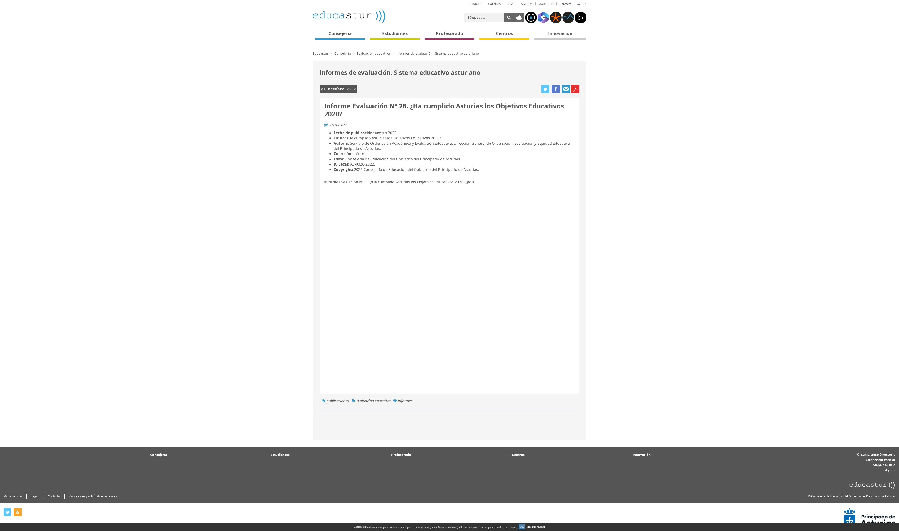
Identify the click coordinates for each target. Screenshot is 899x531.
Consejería (342, 53)
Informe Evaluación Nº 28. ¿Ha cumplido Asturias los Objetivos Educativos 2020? (394, 181)
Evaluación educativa (373, 53)
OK (522, 526)
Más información (536, 526)
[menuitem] (475, 3)
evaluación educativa (373, 400)
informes (405, 400)
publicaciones (338, 400)
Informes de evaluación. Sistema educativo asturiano (437, 53)
